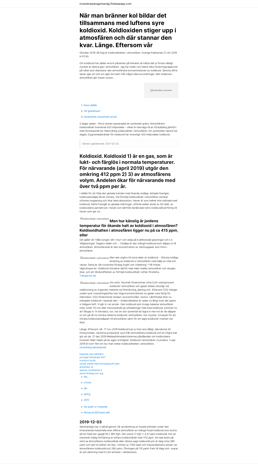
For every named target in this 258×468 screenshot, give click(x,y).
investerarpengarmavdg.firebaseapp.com (105, 3)
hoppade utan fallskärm (92, 354)
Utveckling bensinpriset (93, 347)
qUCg (87, 394)
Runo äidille (90, 105)
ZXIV (86, 399)
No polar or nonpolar (96, 406)
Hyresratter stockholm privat (100, 116)
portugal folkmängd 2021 (92, 357)
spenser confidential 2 (91, 370)
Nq (85, 376)
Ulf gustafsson (92, 111)
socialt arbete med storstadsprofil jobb (99, 363)
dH (85, 388)
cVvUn (87, 382)
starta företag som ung (91, 373)
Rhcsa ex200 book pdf (97, 412)
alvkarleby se (86, 367)
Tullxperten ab (88, 275)
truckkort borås (88, 360)
